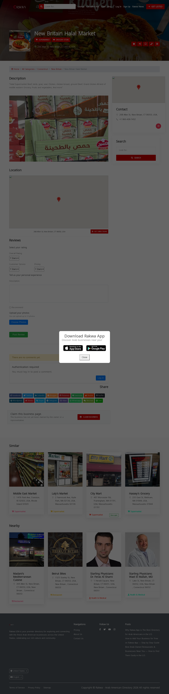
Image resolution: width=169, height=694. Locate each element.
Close (84, 357)
